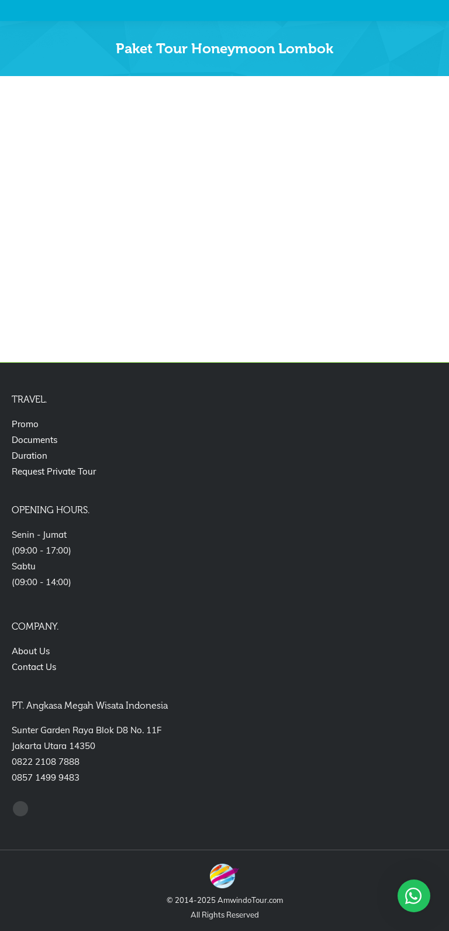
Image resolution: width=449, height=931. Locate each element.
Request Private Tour (54, 471)
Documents (34, 439)
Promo (25, 424)
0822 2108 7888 (46, 761)
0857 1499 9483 (46, 777)
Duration (29, 455)
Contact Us (34, 666)
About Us (31, 651)
